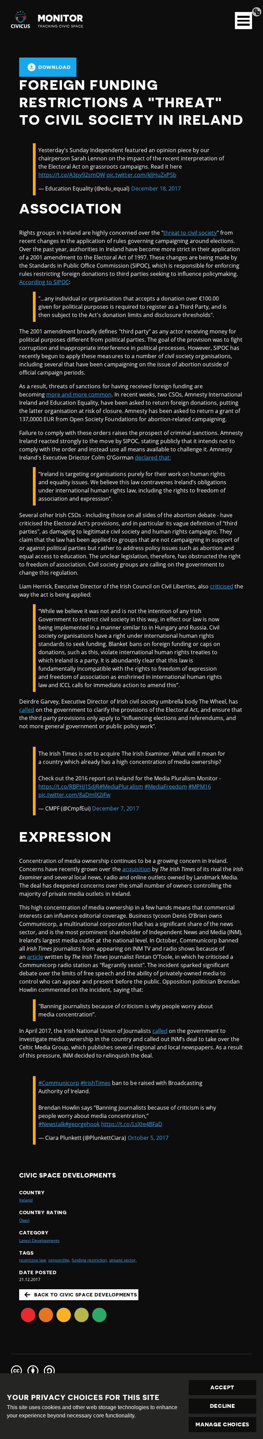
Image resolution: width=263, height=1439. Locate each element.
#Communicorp (58, 1083)
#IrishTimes (95, 1083)
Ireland (26, 1200)
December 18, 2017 (156, 188)
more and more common (79, 394)
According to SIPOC (44, 282)
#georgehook (82, 1124)
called (26, 710)
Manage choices (222, 1424)
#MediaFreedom (166, 786)
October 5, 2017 (148, 1138)
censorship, (59, 1260)
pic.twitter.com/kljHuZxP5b (141, 175)
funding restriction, (90, 1260)
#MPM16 (199, 786)
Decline (222, 1406)
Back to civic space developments (85, 1294)
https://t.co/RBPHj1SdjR (68, 786)
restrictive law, (33, 1260)
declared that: (153, 457)
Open (24, 1220)
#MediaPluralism (121, 786)
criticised (221, 586)
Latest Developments (39, 1240)
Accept (222, 1387)
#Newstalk (51, 1124)
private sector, (123, 1260)
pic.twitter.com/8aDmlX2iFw (74, 794)
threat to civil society (190, 232)
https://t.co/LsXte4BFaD (131, 1124)
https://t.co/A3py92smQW (71, 175)
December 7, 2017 (115, 808)
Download (54, 67)
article (35, 957)
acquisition (136, 869)
